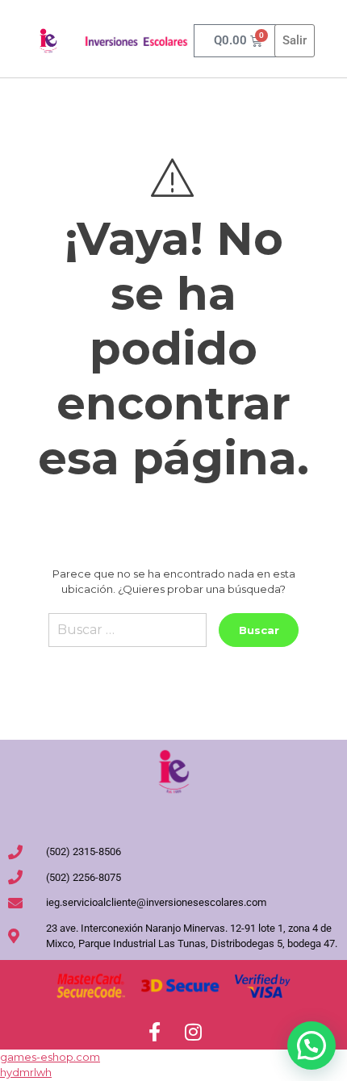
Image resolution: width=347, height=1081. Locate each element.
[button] (311, 1045)
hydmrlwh (26, 1072)
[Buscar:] (127, 636)
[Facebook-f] (154, 1031)
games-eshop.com (50, 1056)
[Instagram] (193, 1031)
